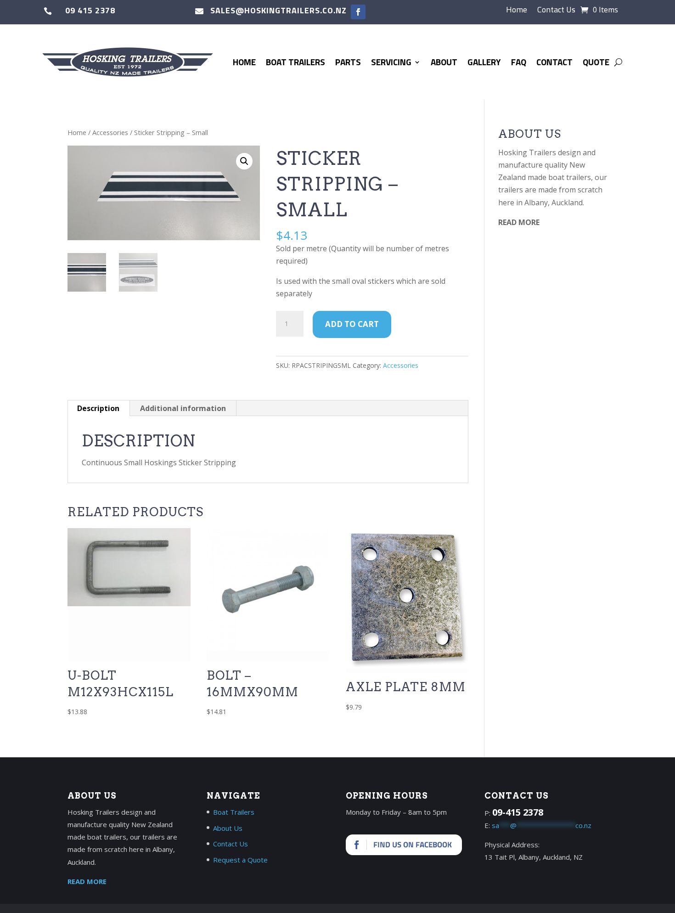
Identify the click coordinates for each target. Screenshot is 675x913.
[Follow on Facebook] (358, 12)
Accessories (110, 132)
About (444, 61)
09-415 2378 (517, 812)
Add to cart (352, 324)
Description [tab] (98, 408)
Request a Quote (240, 859)
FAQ (518, 61)
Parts (348, 61)
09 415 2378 (90, 10)
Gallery (484, 61)
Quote (596, 61)
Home (516, 11)
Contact (554, 61)
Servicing (391, 61)
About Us (227, 828)
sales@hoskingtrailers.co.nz (278, 10)
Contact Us (556, 11)
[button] (244, 161)
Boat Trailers (295, 61)
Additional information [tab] (183, 408)
